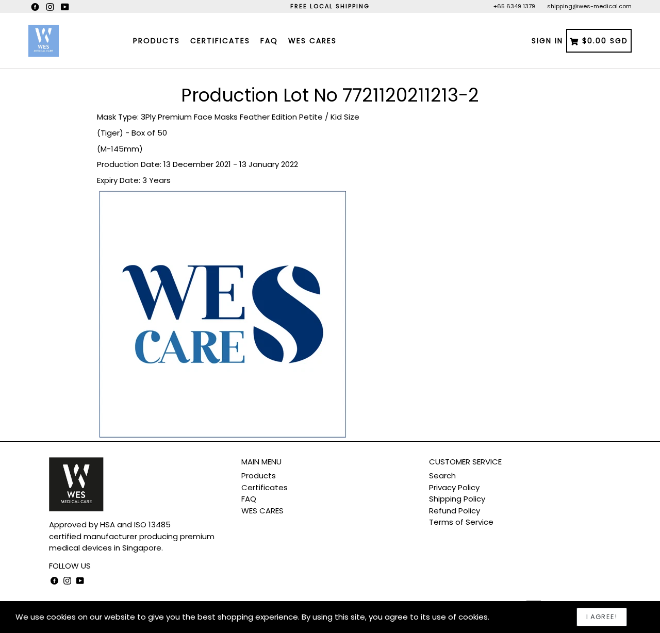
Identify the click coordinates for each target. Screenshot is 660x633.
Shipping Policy (457, 498)
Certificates (220, 41)
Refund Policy (454, 510)
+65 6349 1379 (514, 6)
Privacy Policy (454, 487)
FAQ (269, 41)
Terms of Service (461, 522)
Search (442, 475)
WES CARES (312, 41)
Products (156, 41)
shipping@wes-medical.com (589, 6)
